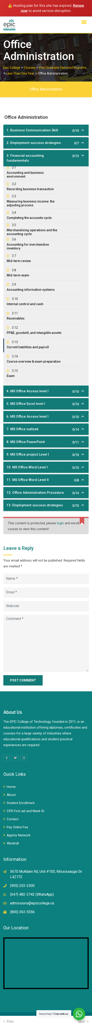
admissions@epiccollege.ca (32, 903)
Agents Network (18, 835)
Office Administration (46, 89)
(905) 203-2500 (22, 886)
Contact (13, 819)
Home (11, 787)
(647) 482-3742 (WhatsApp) (32, 894)
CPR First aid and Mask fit (25, 811)
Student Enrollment (21, 803)
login (60, 523)
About (11, 795)
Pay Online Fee (17, 827)
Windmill (13, 843)
